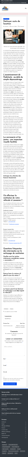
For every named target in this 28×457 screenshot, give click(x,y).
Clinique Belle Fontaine (13, 444)
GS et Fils (22, 451)
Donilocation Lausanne (14, 224)
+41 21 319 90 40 (11, 240)
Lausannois (8, 316)
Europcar (4, 451)
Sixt (16, 453)
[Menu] (25, 8)
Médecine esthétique (6, 431)
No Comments (21, 26)
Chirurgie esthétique (6, 425)
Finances (3, 427)
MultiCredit (10, 453)
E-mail (5, 365)
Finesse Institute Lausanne (13, 451)
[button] (8, 318)
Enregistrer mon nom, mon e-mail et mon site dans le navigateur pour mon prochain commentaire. (13, 379)
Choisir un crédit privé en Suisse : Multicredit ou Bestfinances (11, 404)
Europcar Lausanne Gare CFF (15, 243)
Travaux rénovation (6, 435)
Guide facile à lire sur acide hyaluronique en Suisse (12, 394)
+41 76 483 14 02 (11, 221)
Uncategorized (5, 437)
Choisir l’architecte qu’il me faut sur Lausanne (11, 413)
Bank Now (4, 444)
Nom (4, 358)
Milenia (4, 453)
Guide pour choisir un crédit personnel (9, 408)
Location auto (5, 429)
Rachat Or (4, 433)
